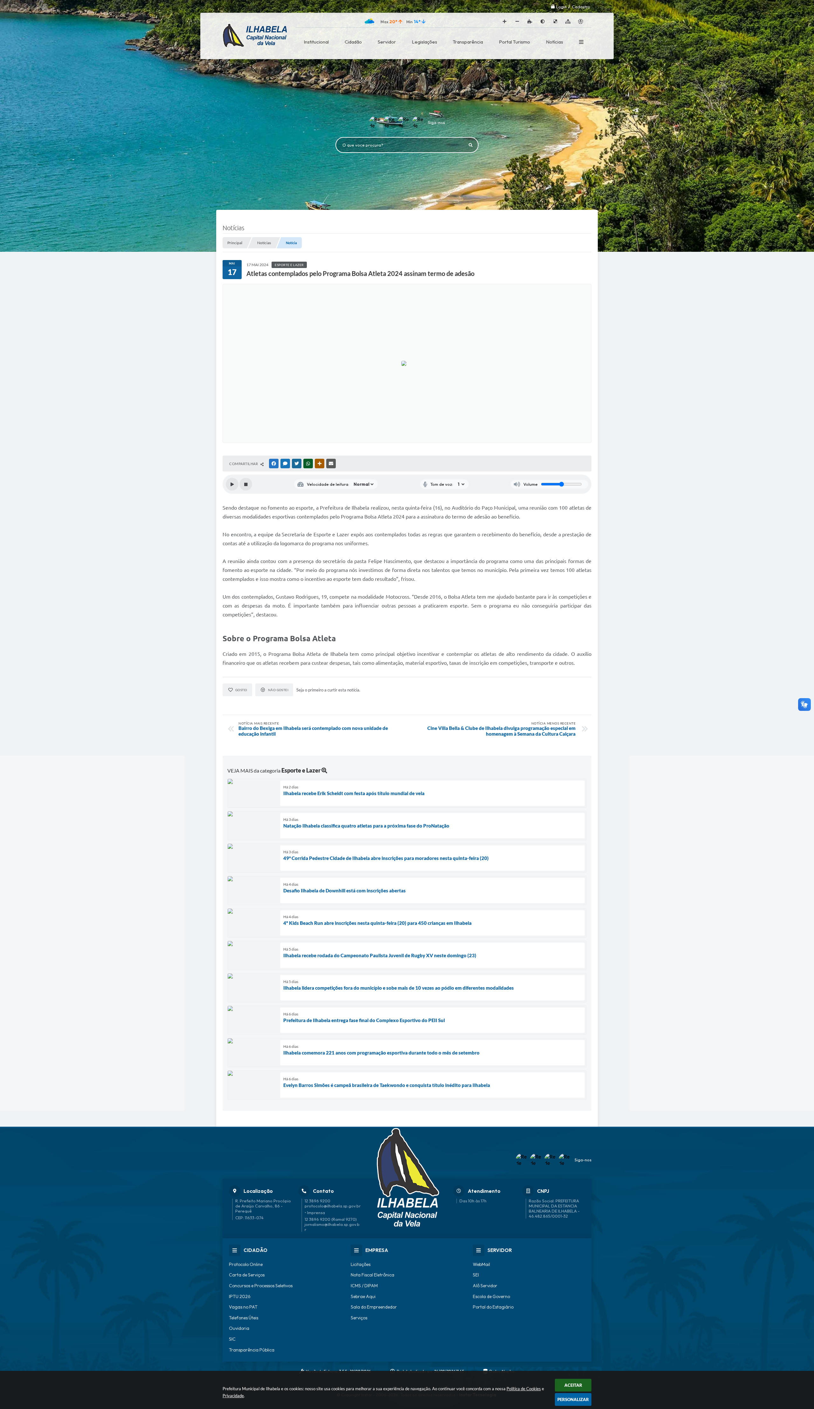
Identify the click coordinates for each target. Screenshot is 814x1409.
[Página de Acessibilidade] (580, 21)
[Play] (232, 484)
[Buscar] (471, 145)
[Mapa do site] (568, 21)
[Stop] (245, 484)
